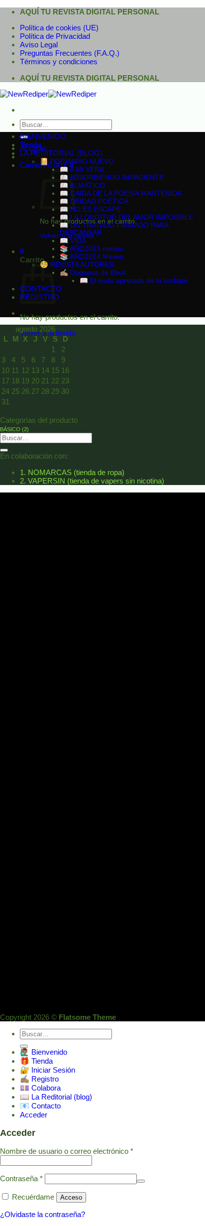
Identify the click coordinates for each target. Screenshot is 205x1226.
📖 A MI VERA (82, 169)
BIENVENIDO (43, 136)
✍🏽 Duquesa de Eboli (93, 272)
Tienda (30, 144)
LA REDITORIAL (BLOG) (61, 153)
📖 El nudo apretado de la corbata (134, 280)
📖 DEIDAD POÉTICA (94, 201)
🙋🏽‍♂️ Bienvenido (43, 1052)
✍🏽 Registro (39, 1079)
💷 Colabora (40, 1088)
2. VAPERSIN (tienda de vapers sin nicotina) (92, 481)
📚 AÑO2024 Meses (91, 256)
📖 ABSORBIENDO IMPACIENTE (112, 177)
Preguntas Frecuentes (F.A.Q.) (69, 53)
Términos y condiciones (59, 61)
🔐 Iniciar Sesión (47, 1070)
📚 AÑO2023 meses (91, 248)
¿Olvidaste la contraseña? (42, 1214)
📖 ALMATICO (82, 185)
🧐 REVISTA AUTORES (76, 264)
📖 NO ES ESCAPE (90, 209)
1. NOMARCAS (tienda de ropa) (72, 472)
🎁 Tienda (36, 1061)
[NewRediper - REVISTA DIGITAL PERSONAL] (48, 94)
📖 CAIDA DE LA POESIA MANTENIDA (121, 193)
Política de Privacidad (55, 36)
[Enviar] (4, 450)
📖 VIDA (73, 241)
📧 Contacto (40, 1106)
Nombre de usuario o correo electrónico (66, 1151)
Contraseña (21, 1178)
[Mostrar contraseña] (141, 1181)
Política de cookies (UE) (59, 27)
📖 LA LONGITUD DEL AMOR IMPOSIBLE (126, 217)
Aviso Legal (39, 44)
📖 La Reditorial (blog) (56, 1097)
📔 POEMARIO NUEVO (77, 161)
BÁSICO (14, 429)
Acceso (71, 1197)
